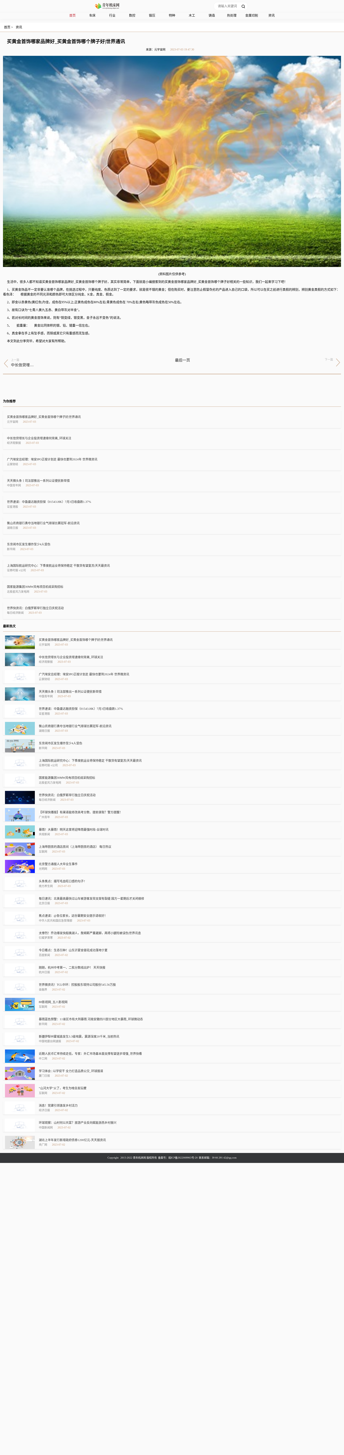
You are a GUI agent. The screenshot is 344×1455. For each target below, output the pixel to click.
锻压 (152, 15)
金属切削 (251, 15)
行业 (112, 15)
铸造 (212, 15)
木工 (192, 15)
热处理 (231, 15)
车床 (92, 15)
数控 (132, 15)
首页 (72, 15)
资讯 (271, 15)
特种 (172, 15)
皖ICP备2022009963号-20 (183, 1157)
